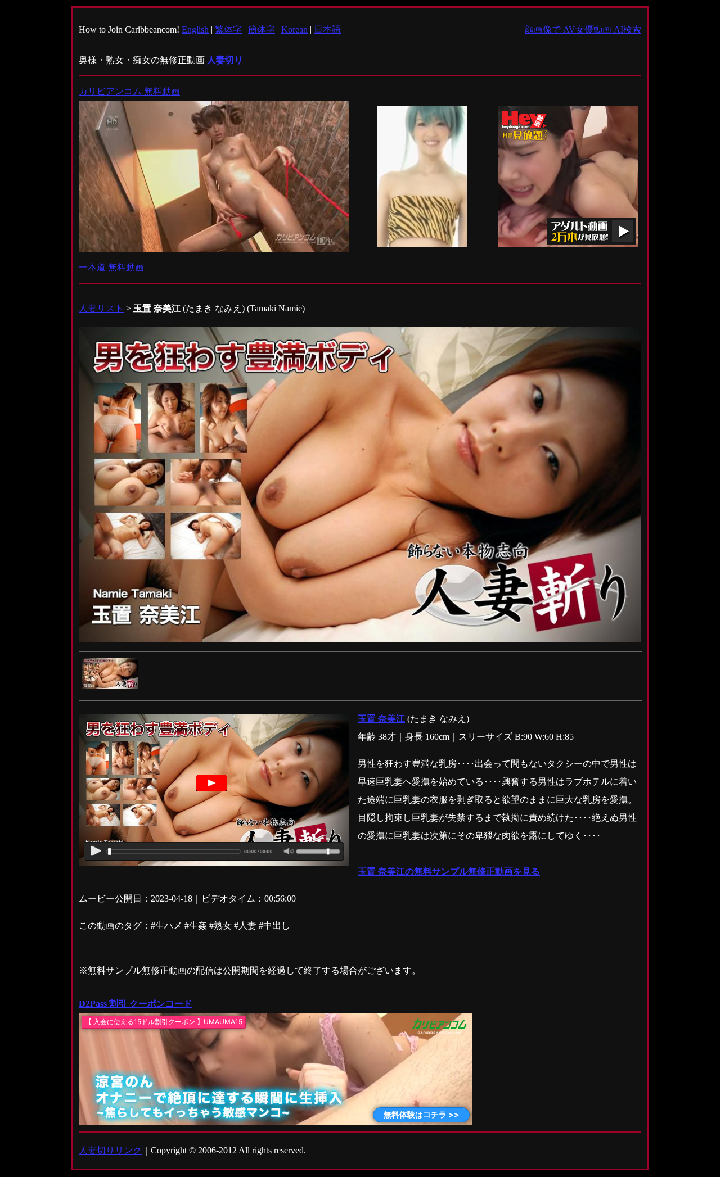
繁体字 (228, 29)
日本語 (327, 29)
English (195, 29)
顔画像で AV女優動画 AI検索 (583, 29)
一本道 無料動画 (111, 267)
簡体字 (261, 29)
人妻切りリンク (110, 1150)
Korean (294, 29)
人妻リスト (101, 308)
